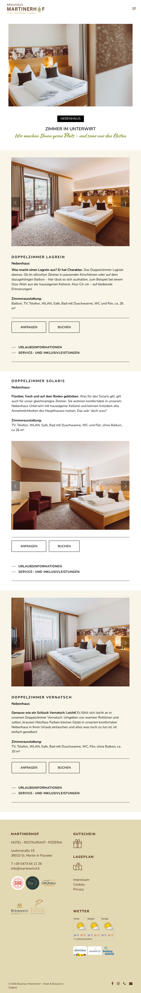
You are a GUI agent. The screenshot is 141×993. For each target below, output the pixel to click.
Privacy (78, 889)
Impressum (81, 879)
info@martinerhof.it (25, 868)
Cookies (79, 884)
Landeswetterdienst (84, 939)
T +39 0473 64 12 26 (26, 864)
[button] (134, 8)
